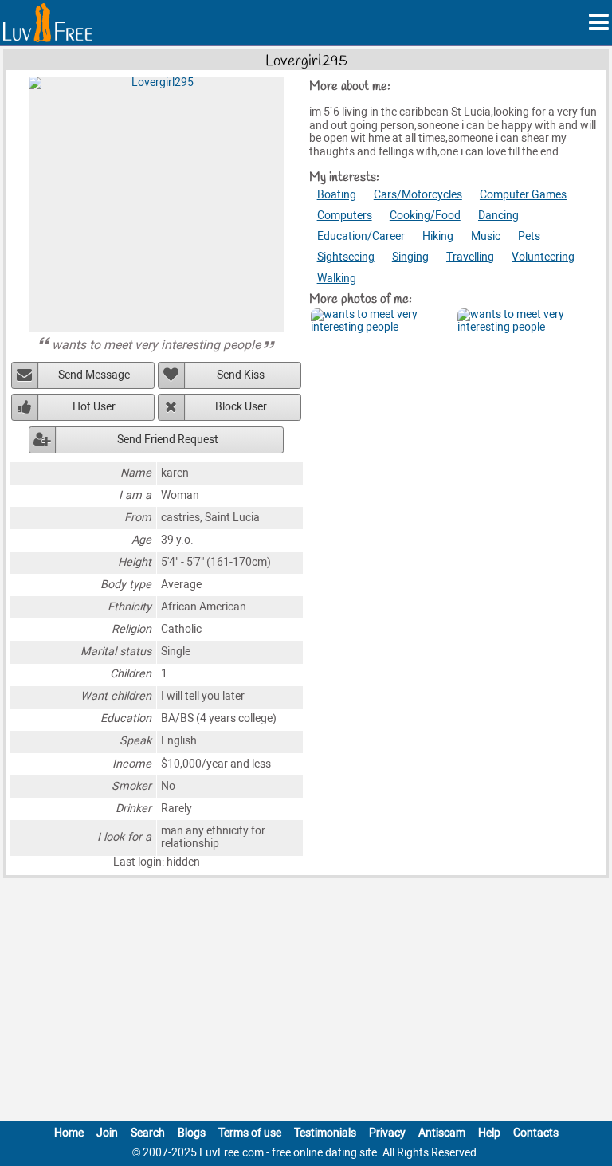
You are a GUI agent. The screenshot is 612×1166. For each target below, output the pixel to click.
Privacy (387, 1133)
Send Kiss (241, 375)
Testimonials (325, 1133)
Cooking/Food (425, 215)
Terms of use (249, 1133)
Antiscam (441, 1133)
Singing (410, 257)
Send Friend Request (167, 439)
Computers (344, 215)
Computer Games (523, 195)
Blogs (192, 1133)
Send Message (94, 375)
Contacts (536, 1133)
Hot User (94, 407)
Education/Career (361, 236)
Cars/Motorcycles (418, 195)
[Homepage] (47, 22)
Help (489, 1133)
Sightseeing (346, 257)
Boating (336, 195)
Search (148, 1133)
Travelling (470, 257)
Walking (336, 278)
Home (69, 1133)
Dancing (498, 215)
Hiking (437, 236)
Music (485, 236)
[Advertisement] (306, 1002)
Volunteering (543, 257)
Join (107, 1133)
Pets (529, 236)
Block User (241, 407)
